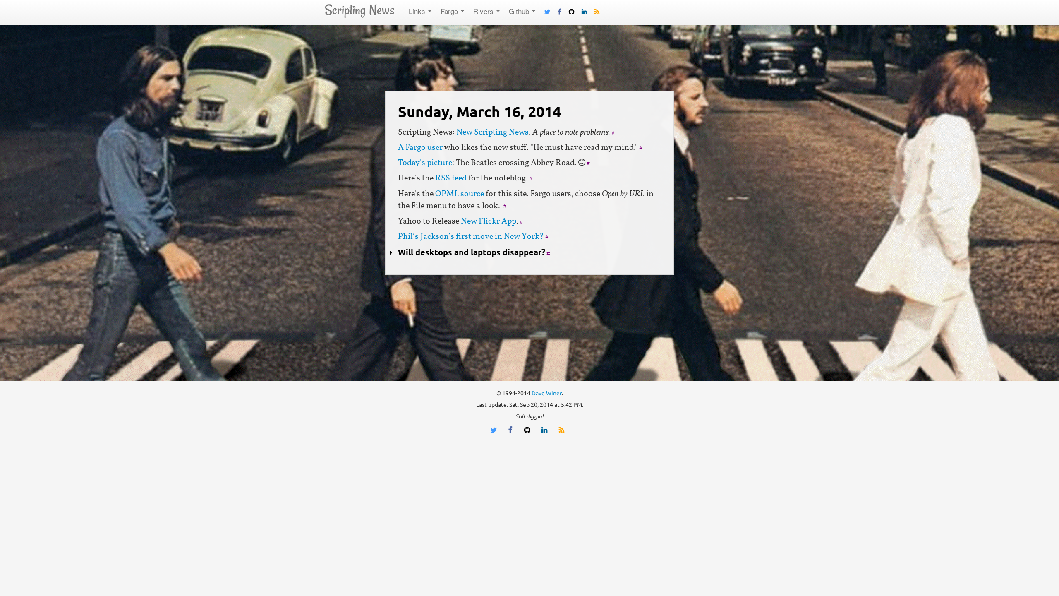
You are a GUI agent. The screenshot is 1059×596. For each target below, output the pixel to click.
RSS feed (451, 178)
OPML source (459, 194)
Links (418, 11)
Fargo (450, 11)
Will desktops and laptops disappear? (471, 252)
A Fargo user (420, 148)
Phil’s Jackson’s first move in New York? (471, 237)
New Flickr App (488, 221)
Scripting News (359, 10)
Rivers (484, 11)
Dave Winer (547, 393)
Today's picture (425, 163)
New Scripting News (492, 132)
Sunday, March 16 (479, 111)
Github (520, 11)
